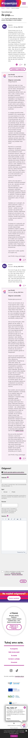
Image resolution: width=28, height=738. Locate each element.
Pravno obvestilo (14, 727)
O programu (14, 649)
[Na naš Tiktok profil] (17, 670)
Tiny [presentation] (24, 552)
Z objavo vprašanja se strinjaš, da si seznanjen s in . (14, 573)
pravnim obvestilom (17, 574)
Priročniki (14, 662)
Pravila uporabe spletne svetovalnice (13, 472)
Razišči (8, 8)
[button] (3, 519)
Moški (13, 492)
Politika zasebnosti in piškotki (14, 725)
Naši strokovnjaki (14, 652)
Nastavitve (14, 736)
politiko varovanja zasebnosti (16, 732)
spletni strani (19, 430)
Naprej (8, 719)
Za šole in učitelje (14, 659)
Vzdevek (4, 477)
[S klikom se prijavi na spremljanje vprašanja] (25, 65)
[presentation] (3, 519)
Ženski (5, 492)
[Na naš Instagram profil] (11, 670)
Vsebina (3, 516)
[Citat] (17, 65)
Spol (2, 489)
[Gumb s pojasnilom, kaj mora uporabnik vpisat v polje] (7, 477)
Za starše (14, 655)
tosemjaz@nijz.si (19, 676)
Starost (3, 501)
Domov (3, 8)
